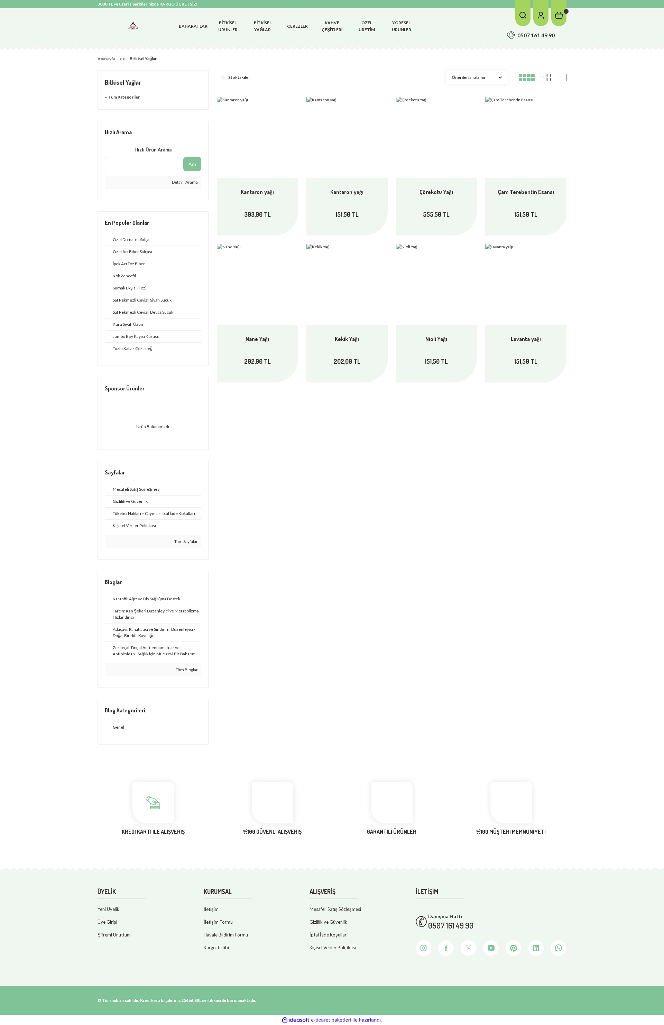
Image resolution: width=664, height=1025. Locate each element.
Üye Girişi (107, 922)
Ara (192, 164)
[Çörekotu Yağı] (436, 137)
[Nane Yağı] (257, 284)
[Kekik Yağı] (347, 284)
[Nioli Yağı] (436, 284)
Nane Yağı (257, 338)
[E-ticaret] (331, 1020)
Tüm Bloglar (186, 669)
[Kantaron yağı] (257, 137)
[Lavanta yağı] (525, 284)
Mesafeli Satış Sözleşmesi (335, 909)
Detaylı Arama (184, 182)
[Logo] (133, 25)
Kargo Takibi (216, 947)
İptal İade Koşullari (329, 935)
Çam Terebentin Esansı (526, 191)
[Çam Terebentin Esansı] (525, 137)
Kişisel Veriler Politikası (333, 947)
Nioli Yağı (436, 338)
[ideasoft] (296, 1020)
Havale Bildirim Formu (226, 935)
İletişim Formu (218, 922)
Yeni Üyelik (108, 909)
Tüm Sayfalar (186, 541)
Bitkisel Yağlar (143, 58)
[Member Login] (540, 13)
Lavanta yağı (526, 338)
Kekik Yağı (347, 338)
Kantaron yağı (257, 191)
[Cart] (558, 13)
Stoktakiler (239, 77)
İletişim (211, 909)
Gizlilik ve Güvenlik (328, 922)
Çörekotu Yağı (436, 191)
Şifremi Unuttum (114, 935)
